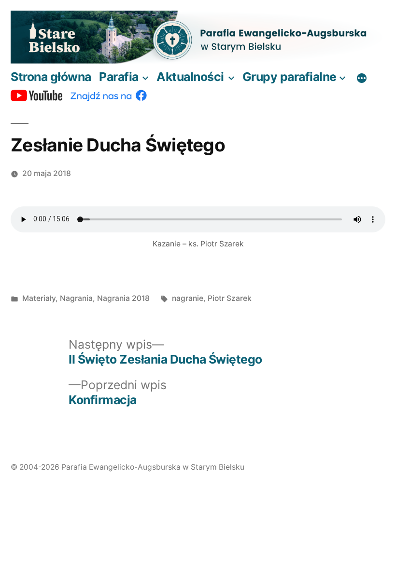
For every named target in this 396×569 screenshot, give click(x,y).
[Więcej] (362, 78)
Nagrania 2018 (123, 298)
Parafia (119, 76)
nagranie (187, 298)
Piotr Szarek (230, 298)
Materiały (39, 298)
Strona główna (51, 76)
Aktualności (190, 76)
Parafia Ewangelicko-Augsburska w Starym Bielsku (152, 467)
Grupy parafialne (289, 76)
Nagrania (76, 298)
